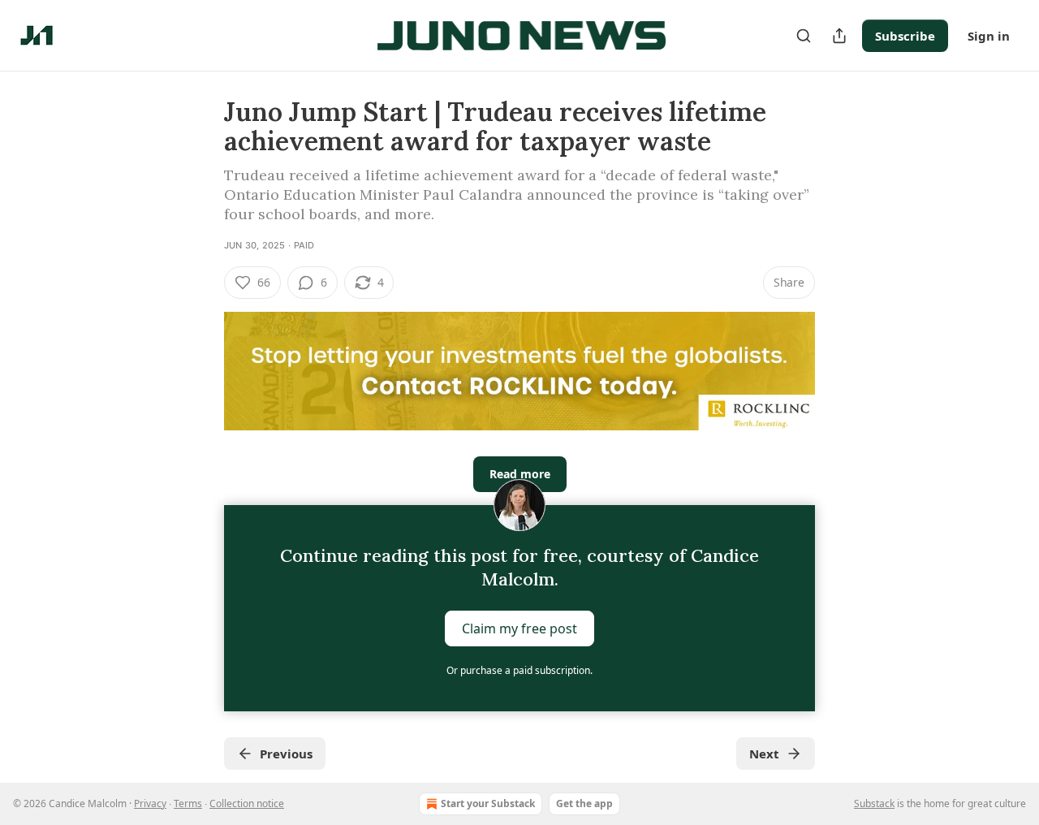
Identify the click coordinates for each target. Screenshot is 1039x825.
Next (764, 753)
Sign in (989, 36)
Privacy (150, 803)
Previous (286, 753)
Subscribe (905, 36)
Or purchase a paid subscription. (519, 670)
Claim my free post (519, 628)
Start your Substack (488, 803)
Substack (874, 803)
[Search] (803, 35)
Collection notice (246, 803)
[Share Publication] (839, 35)
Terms (188, 803)
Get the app (584, 803)
